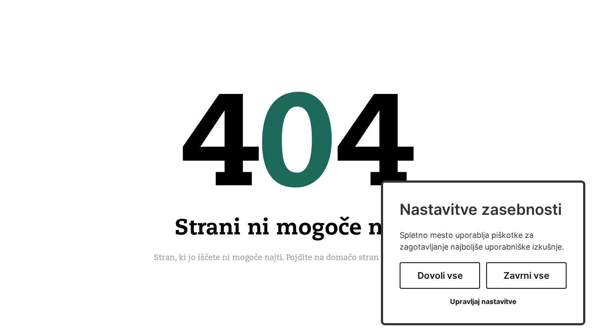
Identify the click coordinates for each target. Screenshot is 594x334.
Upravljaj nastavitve (483, 301)
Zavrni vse (526, 275)
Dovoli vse (440, 275)
